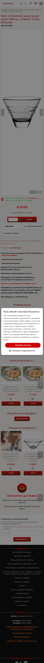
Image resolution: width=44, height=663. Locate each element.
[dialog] (22, 331)
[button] (22, 350)
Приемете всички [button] (23, 345)
